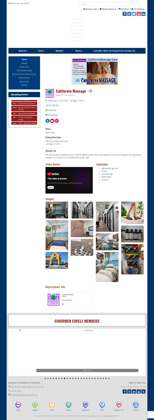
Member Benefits (77, 19)
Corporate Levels (77, 22)
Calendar (24, 63)
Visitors (78, 50)
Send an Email (67, 300)
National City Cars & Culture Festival (24, 74)
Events (41, 50)
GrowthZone (92, 416)
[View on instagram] (57, 122)
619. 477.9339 (16, 390)
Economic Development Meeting (25, 114)
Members (59, 50)
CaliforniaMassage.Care (109, 168)
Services (104, 171)
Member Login (77, 41)
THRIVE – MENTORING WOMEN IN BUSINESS (27, 120)
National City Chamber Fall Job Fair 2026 (27, 104)
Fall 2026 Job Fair (24, 77)
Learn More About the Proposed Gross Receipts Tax (114, 50)
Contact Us (105, 179)
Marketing (77, 37)
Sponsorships (24, 81)
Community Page (107, 174)
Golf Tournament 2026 (24, 70)
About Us (22, 50)
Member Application (77, 26)
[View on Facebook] (47, 122)
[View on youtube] (52, 122)
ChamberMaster (109, 416)
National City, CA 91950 (27, 386)
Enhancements (106, 176)
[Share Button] (90, 91)
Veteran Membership (77, 30)
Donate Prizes (24, 66)
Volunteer (24, 85)
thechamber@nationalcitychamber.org (24, 394)
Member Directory (77, 33)
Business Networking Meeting (26, 109)
